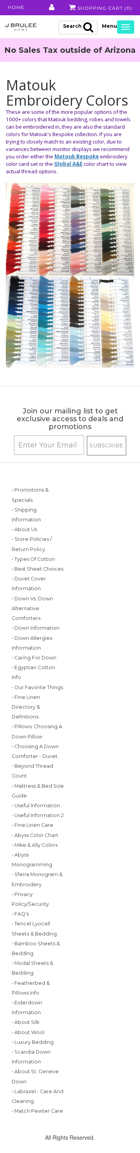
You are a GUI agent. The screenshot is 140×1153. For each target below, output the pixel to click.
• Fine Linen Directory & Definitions (26, 707)
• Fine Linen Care (32, 825)
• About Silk (25, 1022)
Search (72, 26)
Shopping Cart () (104, 8)
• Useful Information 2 (38, 815)
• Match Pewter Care (37, 1111)
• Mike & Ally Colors (35, 845)
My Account (51, 7)
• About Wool (28, 1032)
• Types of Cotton (33, 559)
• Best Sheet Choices (37, 569)
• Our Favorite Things (37, 687)
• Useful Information (36, 805)
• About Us (24, 529)
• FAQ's (20, 914)
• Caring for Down (34, 658)
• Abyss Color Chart (35, 835)
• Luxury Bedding (33, 1042)
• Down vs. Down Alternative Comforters (32, 608)
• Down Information (36, 628)
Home (16, 7)
